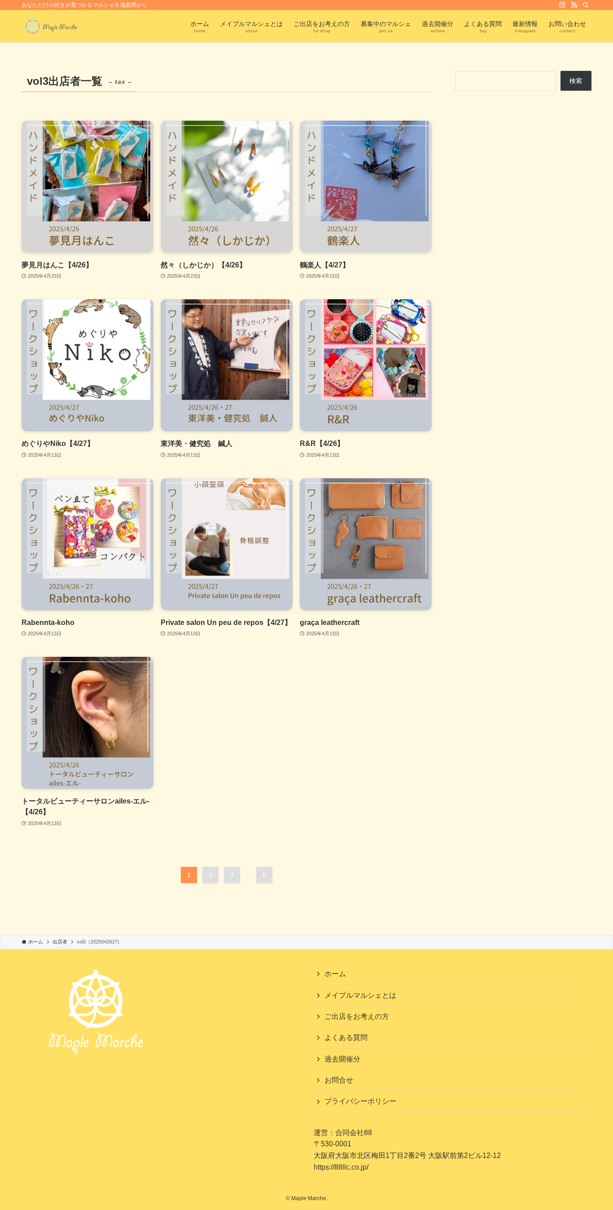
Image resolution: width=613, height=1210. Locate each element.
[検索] (585, 5)
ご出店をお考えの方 (356, 1016)
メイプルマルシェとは (360, 995)
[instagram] (562, 5)
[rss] (574, 5)
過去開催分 (342, 1059)
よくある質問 (346, 1037)
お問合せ (338, 1080)
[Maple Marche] (51, 26)
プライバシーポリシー (360, 1101)
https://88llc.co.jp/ (341, 1167)
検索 (575, 80)
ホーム (335, 974)
